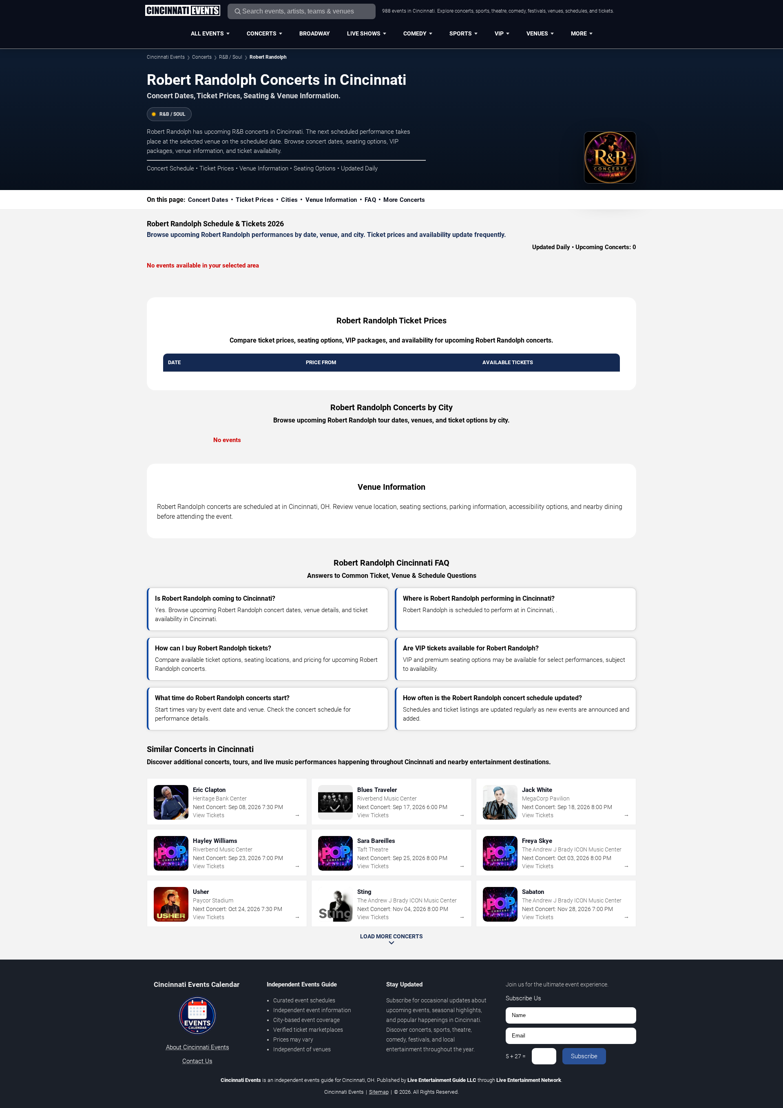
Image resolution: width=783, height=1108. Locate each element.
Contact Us (197, 1061)
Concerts (261, 33)
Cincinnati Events (166, 57)
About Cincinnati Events (197, 1047)
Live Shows (363, 33)
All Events (207, 33)
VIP (499, 33)
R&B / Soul (230, 57)
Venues (537, 33)
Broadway (314, 33)
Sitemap (379, 1092)
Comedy (415, 33)
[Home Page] (182, 11)
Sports (460, 33)
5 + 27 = (516, 1056)
